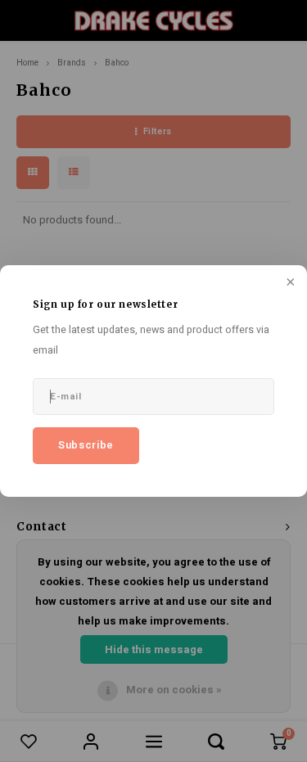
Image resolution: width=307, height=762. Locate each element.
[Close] (289, 283)
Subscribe (86, 445)
